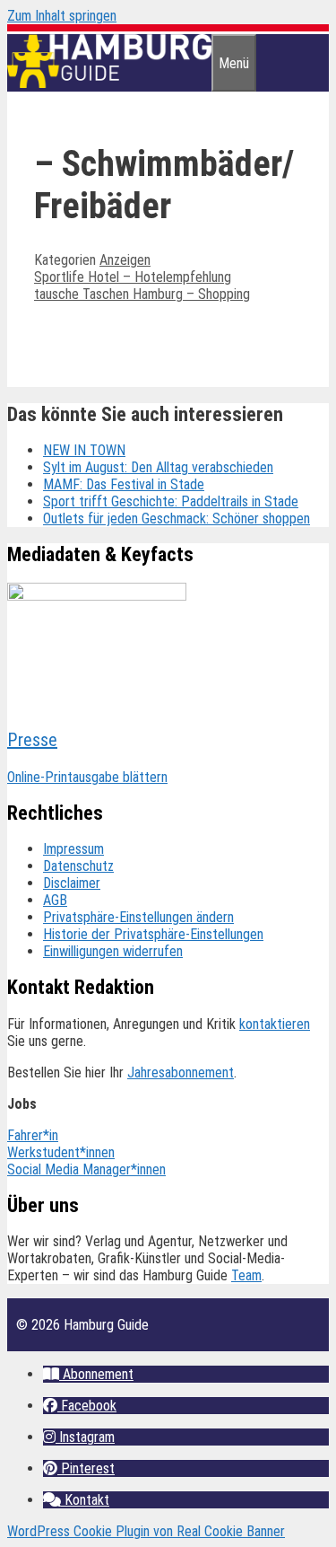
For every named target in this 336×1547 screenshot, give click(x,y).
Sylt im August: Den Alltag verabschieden (158, 467)
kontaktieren (274, 1024)
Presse (32, 740)
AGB (55, 900)
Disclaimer (71, 883)
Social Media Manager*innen (86, 1169)
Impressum (73, 848)
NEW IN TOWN (84, 450)
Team (246, 1275)
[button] (88, 1374)
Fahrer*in (32, 1135)
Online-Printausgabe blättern (87, 777)
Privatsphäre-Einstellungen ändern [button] (138, 917)
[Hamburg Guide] (109, 83)
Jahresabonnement (180, 1072)
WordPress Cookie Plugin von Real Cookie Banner (146, 1531)
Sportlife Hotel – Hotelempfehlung (132, 277)
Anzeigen (125, 259)
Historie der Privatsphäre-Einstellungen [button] (153, 934)
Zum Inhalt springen (61, 15)
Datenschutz (78, 866)
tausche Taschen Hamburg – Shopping (142, 294)
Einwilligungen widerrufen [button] (113, 951)
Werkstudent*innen (61, 1152)
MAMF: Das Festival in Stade (123, 484)
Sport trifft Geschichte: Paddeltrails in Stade (170, 501)
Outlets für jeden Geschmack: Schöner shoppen (176, 518)
